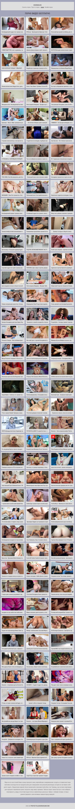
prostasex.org (37, 5)
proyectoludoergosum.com (40, 806)
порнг (42, 7)
